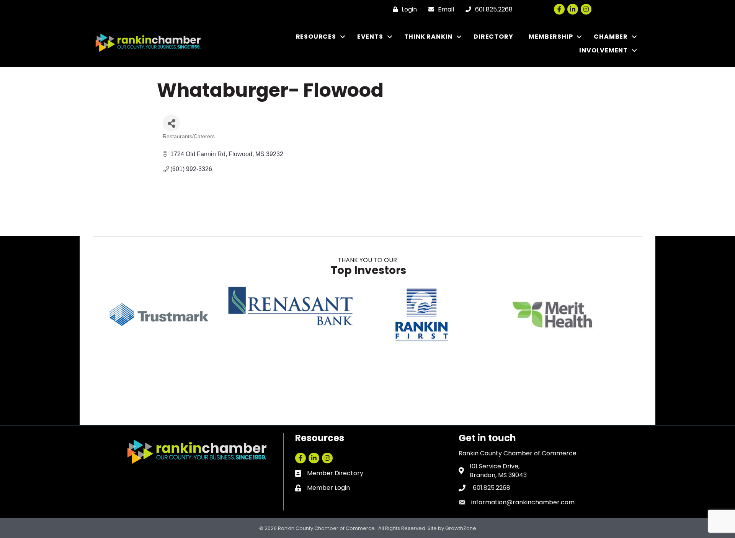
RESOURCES (316, 36)
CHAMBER (611, 36)
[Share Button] (171, 123)
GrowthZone (460, 528)
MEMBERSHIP (551, 36)
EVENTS (370, 36)
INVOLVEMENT (603, 50)
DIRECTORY (493, 36)
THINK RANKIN (428, 36)
